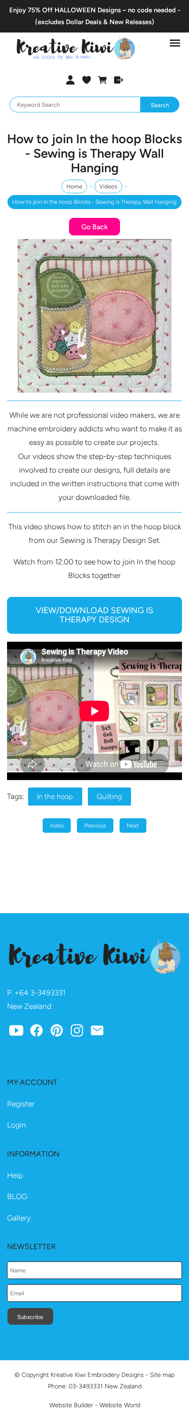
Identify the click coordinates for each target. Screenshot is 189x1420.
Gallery (19, 1218)
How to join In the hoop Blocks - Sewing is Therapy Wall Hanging (94, 202)
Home (74, 186)
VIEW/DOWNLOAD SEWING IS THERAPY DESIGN (94, 615)
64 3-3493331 (42, 992)
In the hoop (55, 796)
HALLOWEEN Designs (88, 10)
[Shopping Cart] (102, 80)
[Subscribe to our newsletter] (97, 1032)
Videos (108, 186)
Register (21, 1103)
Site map (162, 1375)
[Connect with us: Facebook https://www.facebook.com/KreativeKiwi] (36, 1032)
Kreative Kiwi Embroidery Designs (97, 1375)
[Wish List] (86, 80)
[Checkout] (119, 80)
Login (16, 1124)
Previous (95, 825)
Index (57, 825)
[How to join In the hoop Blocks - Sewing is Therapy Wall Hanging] (94, 390)
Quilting (109, 796)
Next (133, 825)
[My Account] (70, 80)
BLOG (17, 1196)
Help (15, 1175)
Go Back (94, 227)
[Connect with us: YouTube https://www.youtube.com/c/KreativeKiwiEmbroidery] (16, 1032)
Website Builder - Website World (94, 1405)
